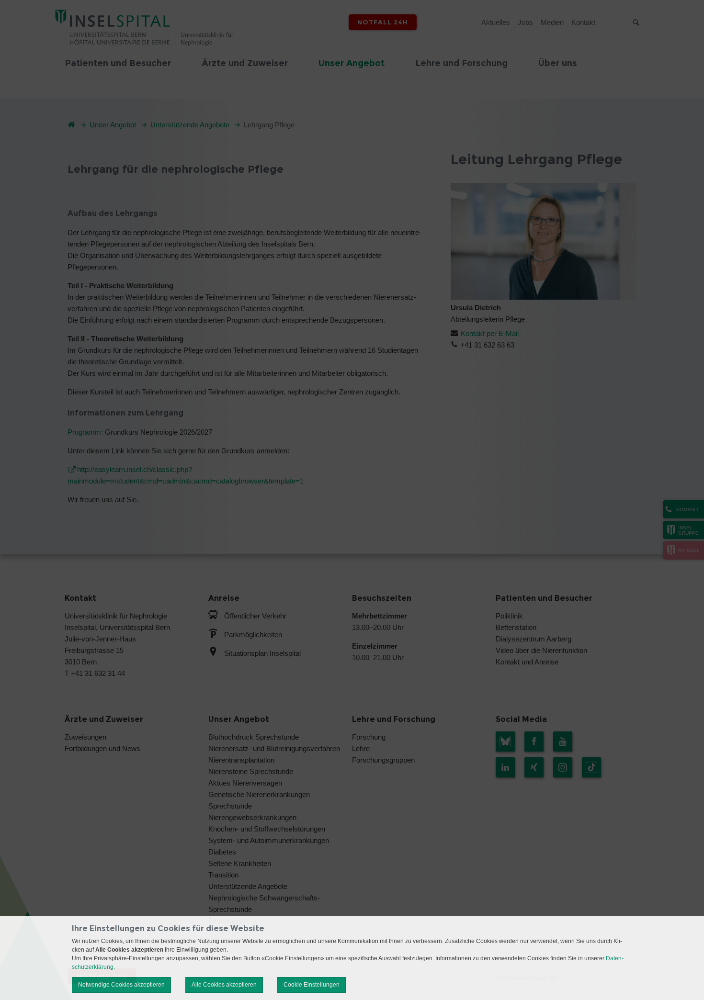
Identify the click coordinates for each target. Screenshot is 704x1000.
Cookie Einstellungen (312, 984)
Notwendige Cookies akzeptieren (121, 984)
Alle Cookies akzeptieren (224, 984)
